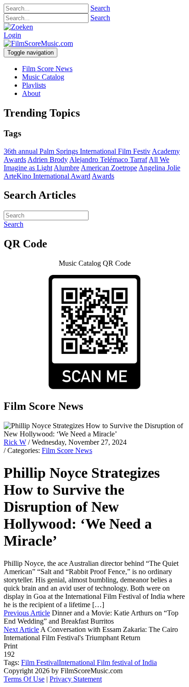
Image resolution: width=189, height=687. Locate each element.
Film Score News (67, 450)
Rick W (15, 442)
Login (12, 35)
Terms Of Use (24, 679)
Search (100, 8)
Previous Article (27, 613)
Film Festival (40, 662)
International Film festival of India (108, 662)
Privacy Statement (76, 679)
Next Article (21, 629)
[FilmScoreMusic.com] (38, 43)
